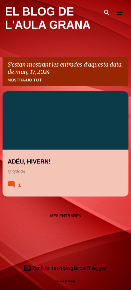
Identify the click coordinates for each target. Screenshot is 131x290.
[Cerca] (107, 12)
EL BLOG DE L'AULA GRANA (48, 18)
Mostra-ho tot (25, 80)
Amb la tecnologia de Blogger (69, 268)
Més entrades (65, 216)
